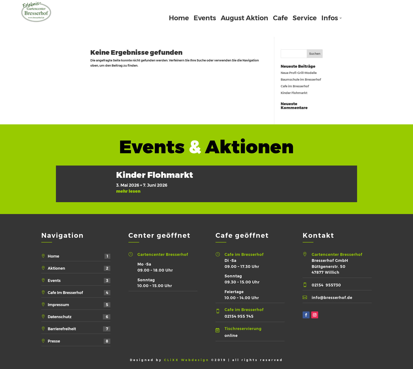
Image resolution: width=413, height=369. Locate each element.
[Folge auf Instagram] (314, 314)
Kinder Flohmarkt (294, 93)
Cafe (280, 18)
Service (305, 18)
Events (205, 18)
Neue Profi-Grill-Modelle (299, 73)
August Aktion (244, 18)
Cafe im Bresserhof (295, 86)
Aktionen (78, 268)
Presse (78, 341)
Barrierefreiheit (78, 329)
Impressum (78, 304)
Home (179, 18)
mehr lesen (128, 191)
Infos (329, 18)
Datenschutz (78, 316)
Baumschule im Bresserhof (301, 79)
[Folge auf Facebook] (306, 314)
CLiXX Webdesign (187, 360)
